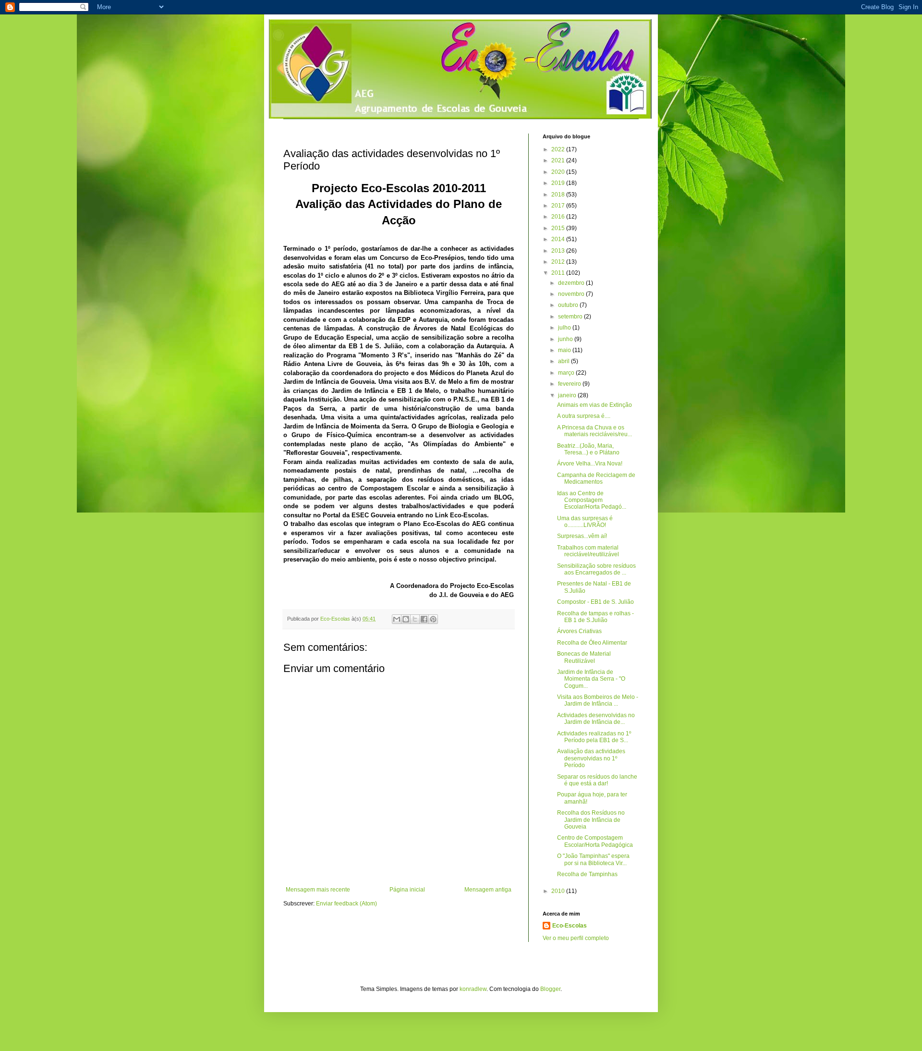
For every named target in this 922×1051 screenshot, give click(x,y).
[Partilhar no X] (415, 619)
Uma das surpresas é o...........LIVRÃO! (585, 521)
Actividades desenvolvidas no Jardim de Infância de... (596, 718)
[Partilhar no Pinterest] (433, 619)
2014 (558, 239)
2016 (558, 216)
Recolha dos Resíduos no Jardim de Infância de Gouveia (591, 819)
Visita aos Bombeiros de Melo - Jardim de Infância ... (597, 700)
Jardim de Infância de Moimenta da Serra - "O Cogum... (591, 679)
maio (565, 350)
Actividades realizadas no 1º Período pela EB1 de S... (594, 737)
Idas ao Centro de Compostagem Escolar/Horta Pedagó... (591, 500)
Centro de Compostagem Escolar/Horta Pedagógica (595, 841)
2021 (558, 160)
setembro (571, 316)
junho (566, 339)
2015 (558, 228)
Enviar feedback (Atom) (346, 903)
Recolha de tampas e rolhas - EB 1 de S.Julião (595, 616)
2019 (558, 183)
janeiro (568, 395)
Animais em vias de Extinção (594, 405)
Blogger (550, 989)
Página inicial (407, 889)
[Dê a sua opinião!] (406, 619)
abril (564, 361)
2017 (558, 205)
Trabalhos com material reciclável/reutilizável (588, 551)
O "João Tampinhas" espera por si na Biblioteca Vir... (593, 859)
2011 (558, 272)
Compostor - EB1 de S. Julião (595, 602)
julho (565, 327)
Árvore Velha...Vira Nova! (589, 463)
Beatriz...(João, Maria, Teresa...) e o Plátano (588, 449)
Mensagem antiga (487, 889)
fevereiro (570, 383)
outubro (569, 305)
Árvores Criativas (579, 631)
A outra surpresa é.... (583, 416)
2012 (558, 261)
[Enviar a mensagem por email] (396, 619)
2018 (558, 194)
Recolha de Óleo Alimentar (592, 642)
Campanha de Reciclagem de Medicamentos (596, 478)
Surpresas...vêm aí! (582, 536)
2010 (558, 891)
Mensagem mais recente (318, 889)
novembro (572, 294)
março (567, 372)
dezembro (572, 283)
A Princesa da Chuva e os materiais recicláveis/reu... (594, 431)
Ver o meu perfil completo (576, 938)
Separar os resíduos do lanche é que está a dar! (597, 780)
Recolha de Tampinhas (587, 874)
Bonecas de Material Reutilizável (584, 657)
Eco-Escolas (569, 925)
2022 (558, 149)
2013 (558, 250)
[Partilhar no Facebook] (424, 619)
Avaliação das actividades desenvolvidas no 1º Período (591, 758)
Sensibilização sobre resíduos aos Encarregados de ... (596, 569)
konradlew (473, 989)
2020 (558, 172)
